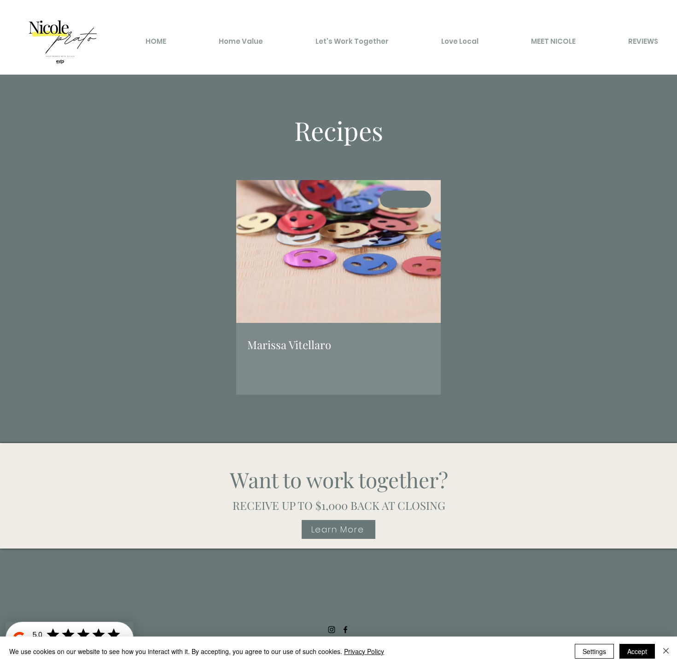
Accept (637, 651)
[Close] (665, 651)
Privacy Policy (364, 651)
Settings (594, 651)
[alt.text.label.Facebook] (345, 629)
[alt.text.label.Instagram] (331, 629)
